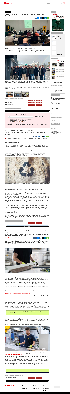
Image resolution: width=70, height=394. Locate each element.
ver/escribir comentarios (27, 226)
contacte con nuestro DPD (27, 124)
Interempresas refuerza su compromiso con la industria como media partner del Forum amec (57, 108)
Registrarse (24, 386)
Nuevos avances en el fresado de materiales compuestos (57, 103)
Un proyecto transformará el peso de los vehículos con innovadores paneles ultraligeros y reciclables (58, 98)
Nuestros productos (35, 388)
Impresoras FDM (60, 54)
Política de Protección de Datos (22, 121)
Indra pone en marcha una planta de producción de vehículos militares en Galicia (57, 113)
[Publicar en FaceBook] (41, 18)
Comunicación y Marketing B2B (56, 132)
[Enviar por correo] (38, 18)
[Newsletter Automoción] (59, 69)
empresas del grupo (23, 123)
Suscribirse (58, 82)
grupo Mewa (29, 193)
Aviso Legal (15, 121)
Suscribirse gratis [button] (57, 3)
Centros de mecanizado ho (59, 38)
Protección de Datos (46, 386)
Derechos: (34, 123)
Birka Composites (20, 277)
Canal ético (34, 386)
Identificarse (24, 385)
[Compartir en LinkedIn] (45, 18)
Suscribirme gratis (39, 116)
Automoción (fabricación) (10, 7)
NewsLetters (24, 388)
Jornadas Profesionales (54, 130)
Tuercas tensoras (60, 43)
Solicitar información (32, 100)
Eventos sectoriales (54, 133)
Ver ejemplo (23, 114)
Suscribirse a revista (25, 389)
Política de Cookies (46, 388)
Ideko (18, 278)
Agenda (52, 125)
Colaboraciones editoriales (45, 390)
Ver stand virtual (39, 100)
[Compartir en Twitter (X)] (43, 18)
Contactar (34, 385)
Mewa (6, 138)
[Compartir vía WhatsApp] (48, 18)
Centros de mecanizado (59, 48)
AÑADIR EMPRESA (57, 386)
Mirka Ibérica (7, 47)
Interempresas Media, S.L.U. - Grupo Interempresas (36, 392)
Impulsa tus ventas (54, 131)
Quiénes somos (34, 389)
